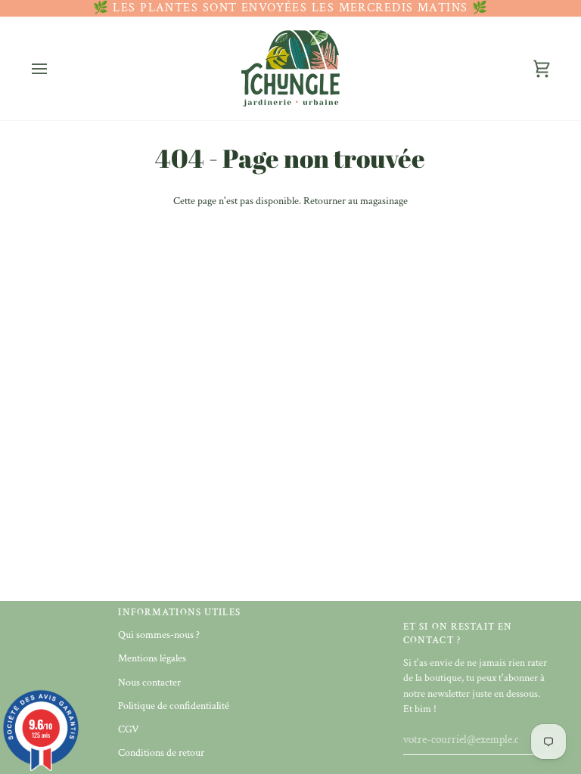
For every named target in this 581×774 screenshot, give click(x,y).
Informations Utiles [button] (179, 612)
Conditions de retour (161, 753)
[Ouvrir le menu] (53, 68)
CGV (128, 729)
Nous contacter (149, 682)
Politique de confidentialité (173, 706)
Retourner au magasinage (355, 201)
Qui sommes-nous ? (159, 635)
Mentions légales (152, 658)
